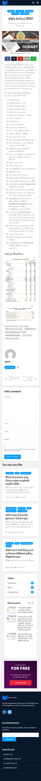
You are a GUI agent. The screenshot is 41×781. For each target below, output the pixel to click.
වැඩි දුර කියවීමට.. (14, 253)
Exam (17, 473)
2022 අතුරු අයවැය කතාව (13, 329)
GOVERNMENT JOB (10, 768)
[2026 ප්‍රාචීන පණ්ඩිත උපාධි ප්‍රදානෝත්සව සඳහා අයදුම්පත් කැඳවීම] (11, 610)
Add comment (28, 23)
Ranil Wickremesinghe (12, 335)
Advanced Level (11, 508)
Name (6, 423)
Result (8, 546)
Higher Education (26, 543)
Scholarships (22, 511)
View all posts (10, 367)
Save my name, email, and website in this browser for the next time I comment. (20, 450)
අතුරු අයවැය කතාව (12, 338)
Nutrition (15, 13)
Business (10, 11)
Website (6, 439)
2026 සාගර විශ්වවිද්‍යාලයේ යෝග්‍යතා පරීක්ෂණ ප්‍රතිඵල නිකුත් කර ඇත (19, 553)
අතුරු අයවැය (27, 335)
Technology (24, 13)
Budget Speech (30, 329)
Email (6, 431)
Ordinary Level (25, 473)
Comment (7, 396)
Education (29, 11)
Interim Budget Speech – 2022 (15, 332)
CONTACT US (8, 754)
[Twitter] (9, 712)
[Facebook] (4, 712)
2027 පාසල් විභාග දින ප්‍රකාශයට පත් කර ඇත (16, 516)
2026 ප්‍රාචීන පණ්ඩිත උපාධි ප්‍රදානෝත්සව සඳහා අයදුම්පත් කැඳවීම (25, 610)
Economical (19, 11)
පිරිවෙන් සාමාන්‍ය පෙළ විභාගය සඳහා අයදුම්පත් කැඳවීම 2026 (17, 480)
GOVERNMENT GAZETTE (12, 759)
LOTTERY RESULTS (10, 763)
